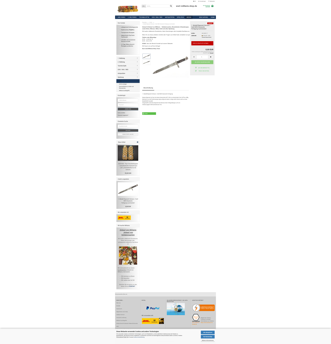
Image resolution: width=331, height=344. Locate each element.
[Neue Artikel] (137, 142)
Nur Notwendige (207, 336)
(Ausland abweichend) (206, 37)
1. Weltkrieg (121, 17)
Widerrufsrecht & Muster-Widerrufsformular (127, 323)
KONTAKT (132, 286)
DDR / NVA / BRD (157, 17)
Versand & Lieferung (121, 317)
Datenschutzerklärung (139, 337)
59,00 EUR (128, 173)
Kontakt (118, 305)
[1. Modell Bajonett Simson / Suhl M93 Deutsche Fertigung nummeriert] (170, 65)
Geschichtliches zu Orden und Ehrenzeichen (126, 87)
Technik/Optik (144, 17)
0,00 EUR (128, 206)
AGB (117, 326)
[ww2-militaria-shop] (127, 9)
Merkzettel (212, 1)
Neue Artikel (203, 17)
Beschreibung (148, 88)
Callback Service (120, 314)
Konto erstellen (121, 112)
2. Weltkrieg (132, 17)
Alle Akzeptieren (207, 332)
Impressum (119, 308)
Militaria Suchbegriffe (124, 90)
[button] (194, 1)
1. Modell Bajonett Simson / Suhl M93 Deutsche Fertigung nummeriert (128, 201)
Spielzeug (180, 17)
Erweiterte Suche (128, 134)
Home (213, 17)
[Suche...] (171, 6)
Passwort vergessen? (123, 115)
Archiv (189, 17)
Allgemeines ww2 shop (122, 311)
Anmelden (128, 109)
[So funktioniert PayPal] (152, 308)
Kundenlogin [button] (202, 1)
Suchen (128, 130)
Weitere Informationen (208, 340)
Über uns (118, 303)
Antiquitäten (169, 17)
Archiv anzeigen (123, 84)
